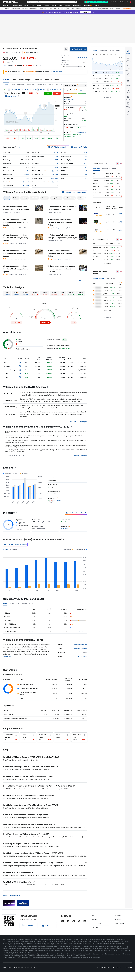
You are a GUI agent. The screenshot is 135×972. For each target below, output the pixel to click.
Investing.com (57, 228)
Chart (14, 80)
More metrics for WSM (79, 147)
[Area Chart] (9, 89)
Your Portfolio (96, 923)
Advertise (118, 919)
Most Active (25, 8)
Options (50, 84)
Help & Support (120, 923)
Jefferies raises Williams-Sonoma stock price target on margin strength (62, 236)
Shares (7, 8)
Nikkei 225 (96, 85)
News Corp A (77, 734)
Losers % (113, 168)
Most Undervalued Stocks (100, 272)
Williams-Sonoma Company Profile (23, 639)
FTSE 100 (95, 72)
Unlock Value (81, 57)
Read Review (120, 214)
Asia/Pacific (87, 8)
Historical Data (30, 84)
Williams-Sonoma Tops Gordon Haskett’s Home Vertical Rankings (16, 208)
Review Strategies (56, 71)
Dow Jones (96, 88)
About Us (118, 915)
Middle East (79, 8)
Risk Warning (128, 967)
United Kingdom (33, 8)
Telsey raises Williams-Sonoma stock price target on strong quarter (62, 208)
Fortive (58, 734)
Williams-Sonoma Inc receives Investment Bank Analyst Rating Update (15, 222)
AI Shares (117, 8)
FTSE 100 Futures (98, 91)
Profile (13, 84)
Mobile (94, 919)
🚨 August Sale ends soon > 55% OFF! (96, 2)
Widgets (95, 927)
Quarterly (13, 549)
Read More (7, 657)
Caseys (24, 734)
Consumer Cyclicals (80, 648)
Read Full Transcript (80, 455)
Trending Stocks (99, 239)
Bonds (112, 50)
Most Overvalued (111, 278)
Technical (48, 80)
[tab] (7, 293)
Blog (93, 915)
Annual (5, 549)
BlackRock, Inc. (9, 714)
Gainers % (105, 168)
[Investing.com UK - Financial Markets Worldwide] (11, 2)
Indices (95, 50)
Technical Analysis (13, 287)
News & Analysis (25, 80)
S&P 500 (95, 82)
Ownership (20, 84)
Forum (56, 80)
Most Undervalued (98, 278)
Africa (111, 8)
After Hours (105, 8)
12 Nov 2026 (54, 174)
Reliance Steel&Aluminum (12, 734)
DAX (94, 75)
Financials (38, 80)
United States (82, 657)
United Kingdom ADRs (46, 8)
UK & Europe (70, 8)
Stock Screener (77, 5)
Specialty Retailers (80, 644)
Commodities (103, 50)
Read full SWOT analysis (78, 421)
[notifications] (127, 2)
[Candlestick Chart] (5, 89)
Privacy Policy (117, 967)
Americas (63, 8)
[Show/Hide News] (48, 89)
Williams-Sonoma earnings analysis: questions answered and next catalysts (62, 269)
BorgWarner (42, 734)
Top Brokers (97, 203)
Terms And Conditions (103, 967)
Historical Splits (41, 84)
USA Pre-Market (96, 8)
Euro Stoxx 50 (97, 78)
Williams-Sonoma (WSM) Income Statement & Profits (34, 539)
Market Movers (99, 163)
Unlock (33, 631)
